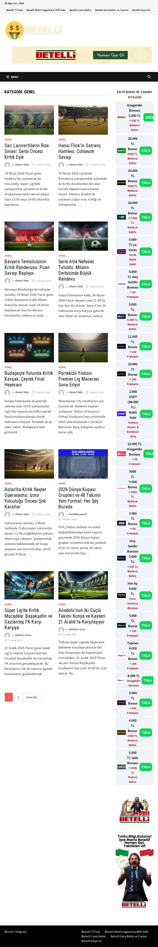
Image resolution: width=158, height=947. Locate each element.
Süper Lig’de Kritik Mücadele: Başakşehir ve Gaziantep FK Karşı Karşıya (28, 619)
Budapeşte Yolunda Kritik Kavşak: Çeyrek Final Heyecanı (28, 379)
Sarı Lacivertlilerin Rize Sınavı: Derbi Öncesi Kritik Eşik (26, 151)
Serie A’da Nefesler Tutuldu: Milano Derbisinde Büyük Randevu (76, 270)
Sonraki (31, 697)
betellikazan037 (78, 514)
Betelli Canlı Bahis (80, 10)
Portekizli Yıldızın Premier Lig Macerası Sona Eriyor (78, 379)
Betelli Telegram (15, 932)
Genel (8, 139)
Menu (14, 77)
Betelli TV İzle (14, 10)
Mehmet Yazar (23, 635)
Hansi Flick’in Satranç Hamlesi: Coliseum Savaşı (79, 151)
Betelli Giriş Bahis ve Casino (111, 10)
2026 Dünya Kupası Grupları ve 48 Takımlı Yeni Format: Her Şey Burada (79, 498)
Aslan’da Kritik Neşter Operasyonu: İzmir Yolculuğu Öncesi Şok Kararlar (25, 498)
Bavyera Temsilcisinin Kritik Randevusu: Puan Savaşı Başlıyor (27, 267)
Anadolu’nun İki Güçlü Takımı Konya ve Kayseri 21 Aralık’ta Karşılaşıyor (81, 616)
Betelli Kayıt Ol (141, 10)
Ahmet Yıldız (22, 164)
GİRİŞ (149, 117)
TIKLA (145, 150)
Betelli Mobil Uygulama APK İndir (46, 10)
